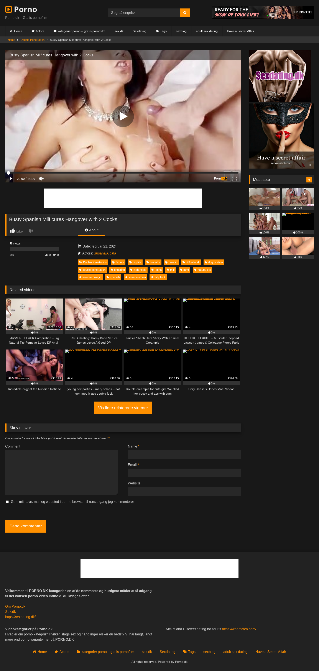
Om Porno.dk (15, 606)
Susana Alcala (105, 253)
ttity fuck (160, 277)
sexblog (181, 31)
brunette (155, 262)
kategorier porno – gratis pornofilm (81, 31)
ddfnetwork (193, 262)
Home (18, 31)
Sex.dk (10, 612)
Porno (24, 9)
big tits (137, 262)
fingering (119, 269)
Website (134, 483)
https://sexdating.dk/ (20, 617)
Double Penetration (32, 39)
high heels (139, 269)
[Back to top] (305, 658)
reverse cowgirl (91, 277)
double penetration (93, 269)
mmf (186, 269)
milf (172, 269)
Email (133, 465)
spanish (115, 277)
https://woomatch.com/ (239, 629)
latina (158, 269)
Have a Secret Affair (240, 31)
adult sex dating (207, 31)
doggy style (215, 262)
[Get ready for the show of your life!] (263, 17)
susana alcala (137, 277)
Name (133, 446)
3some (120, 262)
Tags (163, 31)
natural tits (204, 269)
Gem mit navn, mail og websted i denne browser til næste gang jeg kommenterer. (73, 502)
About (93, 230)
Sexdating (139, 31)
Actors (40, 31)
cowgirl (173, 262)
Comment (12, 446)
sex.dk (119, 31)
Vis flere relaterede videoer (123, 407)
